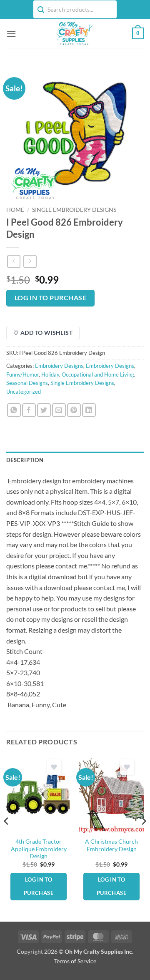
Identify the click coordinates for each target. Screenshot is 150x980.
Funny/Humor (22, 374)
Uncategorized (23, 391)
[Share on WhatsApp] (14, 410)
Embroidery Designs (59, 365)
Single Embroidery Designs (74, 209)
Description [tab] (24, 460)
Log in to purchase (50, 298)
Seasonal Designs (27, 382)
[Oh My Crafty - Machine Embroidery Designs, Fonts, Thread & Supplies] (74, 33)
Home (15, 209)
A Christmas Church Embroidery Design (111, 845)
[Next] (143, 838)
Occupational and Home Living (98, 374)
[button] (11, 33)
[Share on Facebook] (29, 410)
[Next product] (13, 261)
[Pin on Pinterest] (74, 410)
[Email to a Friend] (59, 410)
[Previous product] (29, 261)
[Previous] (7, 838)
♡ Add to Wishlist (42, 332)
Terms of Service (75, 961)
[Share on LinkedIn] (89, 410)
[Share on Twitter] (44, 410)
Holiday (50, 374)
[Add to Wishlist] (54, 767)
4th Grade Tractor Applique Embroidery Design (39, 848)
